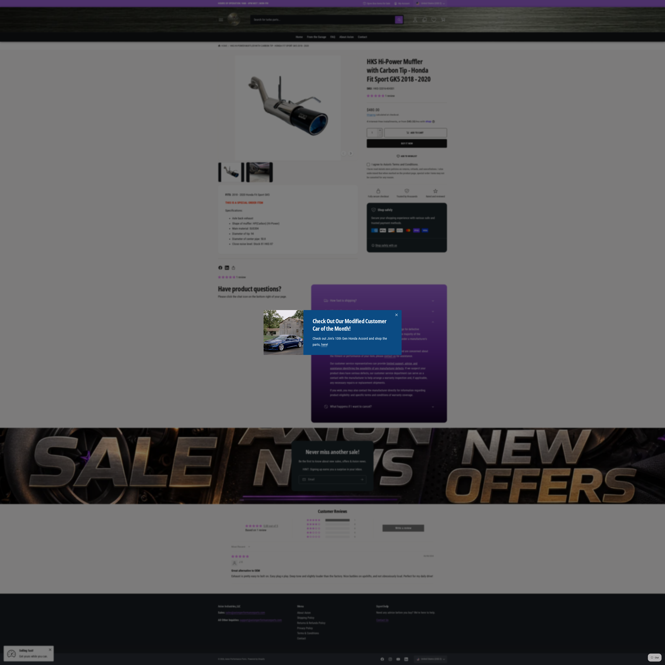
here (324, 344)
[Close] (396, 315)
